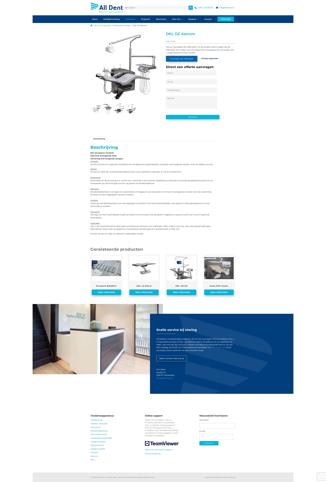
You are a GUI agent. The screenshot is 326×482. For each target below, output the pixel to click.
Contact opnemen (209, 58)
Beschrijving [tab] (99, 139)
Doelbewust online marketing (224, 477)
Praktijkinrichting (111, 19)
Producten (130, 19)
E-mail (202, 431)
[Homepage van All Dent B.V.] (106, 8)
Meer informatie (106, 292)
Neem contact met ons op (171, 358)
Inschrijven (209, 443)
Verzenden (192, 117)
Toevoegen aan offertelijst (181, 59)
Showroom (161, 19)
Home (95, 19)
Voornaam (204, 420)
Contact (208, 19)
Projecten (145, 19)
